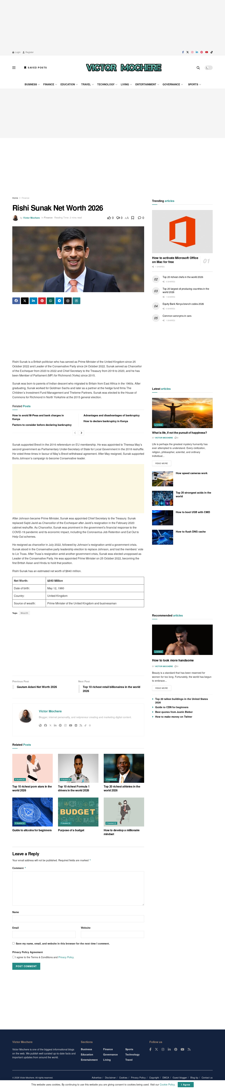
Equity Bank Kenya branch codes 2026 (183, 304)
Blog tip (194, 1077)
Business (31, 84)
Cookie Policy (167, 1084)
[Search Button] (198, 67)
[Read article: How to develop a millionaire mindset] (124, 812)
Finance (48, 84)
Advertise (96, 1077)
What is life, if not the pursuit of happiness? (179, 433)
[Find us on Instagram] (192, 52)
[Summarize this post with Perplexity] (76, 300)
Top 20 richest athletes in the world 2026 (122, 788)
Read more (163, 463)
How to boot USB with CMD (193, 512)
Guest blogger (180, 1077)
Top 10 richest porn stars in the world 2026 (32, 788)
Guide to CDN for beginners (171, 707)
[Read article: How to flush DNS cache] (162, 537)
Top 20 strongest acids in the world (193, 494)
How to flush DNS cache (191, 531)
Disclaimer (110, 1077)
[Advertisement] (112, 24)
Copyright (154, 1077)
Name (15, 912)
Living (125, 84)
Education (67, 84)
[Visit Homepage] (123, 67)
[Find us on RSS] (189, 1049)
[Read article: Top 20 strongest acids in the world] (162, 498)
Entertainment (145, 84)
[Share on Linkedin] (33, 300)
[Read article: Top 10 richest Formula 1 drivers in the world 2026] (78, 768)
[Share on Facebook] (16, 300)
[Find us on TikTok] (212, 52)
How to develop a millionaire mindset (122, 832)
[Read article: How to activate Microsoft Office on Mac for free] (182, 231)
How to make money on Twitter (173, 716)
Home (15, 197)
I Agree (185, 1084)
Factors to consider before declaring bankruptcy (42, 425)
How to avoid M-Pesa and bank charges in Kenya (38, 417)
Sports (193, 84)
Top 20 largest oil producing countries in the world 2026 (186, 290)
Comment (19, 868)
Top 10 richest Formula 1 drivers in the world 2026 (73, 788)
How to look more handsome (173, 660)
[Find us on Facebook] (183, 52)
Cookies (123, 1077)
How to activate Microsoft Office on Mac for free (175, 260)
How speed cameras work (191, 473)
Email (15, 927)
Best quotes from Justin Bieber (174, 712)
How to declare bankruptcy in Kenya (105, 421)
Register (29, 52)
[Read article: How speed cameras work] (162, 478)
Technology (105, 84)
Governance (171, 84)
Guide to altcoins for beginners (32, 830)
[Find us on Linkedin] (169, 1049)
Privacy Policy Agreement (27, 952)
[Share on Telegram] (59, 300)
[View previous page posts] (75, 432)
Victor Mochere (31, 217)
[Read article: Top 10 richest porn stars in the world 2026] (32, 768)
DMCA (165, 1077)
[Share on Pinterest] (42, 300)
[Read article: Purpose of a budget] (78, 812)
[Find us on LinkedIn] (197, 52)
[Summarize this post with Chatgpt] (68, 300)
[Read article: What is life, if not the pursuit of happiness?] (182, 413)
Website (86, 927)
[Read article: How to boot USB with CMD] (162, 517)
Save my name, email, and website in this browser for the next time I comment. (63, 943)
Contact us (207, 1077)
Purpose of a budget (71, 830)
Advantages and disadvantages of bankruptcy (111, 415)
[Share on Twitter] (25, 300)
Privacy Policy (65, 957)
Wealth (24, 612)
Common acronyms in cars (177, 315)
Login (18, 52)
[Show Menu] (13, 67)
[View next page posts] (81, 432)
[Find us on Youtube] (206, 52)
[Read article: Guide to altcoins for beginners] (32, 812)
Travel (86, 84)
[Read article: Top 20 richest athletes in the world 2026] (124, 768)
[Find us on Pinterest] (201, 52)
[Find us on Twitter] (187, 52)
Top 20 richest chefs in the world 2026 (183, 277)
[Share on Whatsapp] (50, 300)
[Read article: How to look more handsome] (182, 640)
